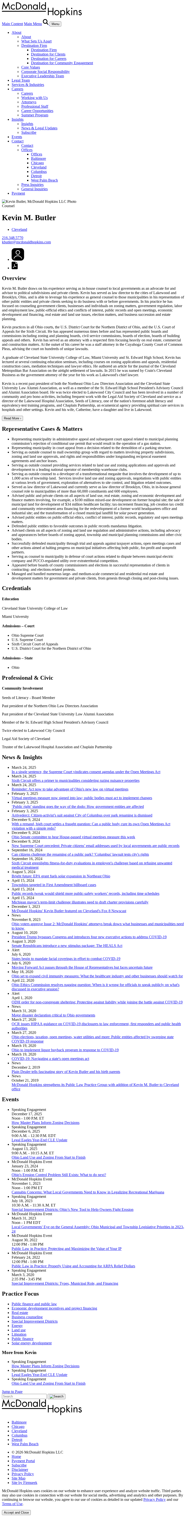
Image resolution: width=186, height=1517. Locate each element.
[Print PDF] (15, 268)
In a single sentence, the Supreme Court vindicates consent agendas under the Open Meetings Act (86, 772)
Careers (17, 89)
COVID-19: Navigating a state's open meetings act (50, 1059)
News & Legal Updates (39, 128)
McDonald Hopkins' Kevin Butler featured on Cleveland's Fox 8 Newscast (69, 911)
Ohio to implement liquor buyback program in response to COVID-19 (65, 1050)
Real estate (20, 1313)
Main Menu (33, 24)
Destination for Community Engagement (62, 63)
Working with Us (34, 98)
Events (17, 137)
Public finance (22, 1339)
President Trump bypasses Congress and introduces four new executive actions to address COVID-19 (89, 937)
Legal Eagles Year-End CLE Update (39, 1140)
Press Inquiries (32, 185)
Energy (17, 1326)
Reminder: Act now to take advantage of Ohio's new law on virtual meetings (70, 789)
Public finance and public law (34, 1304)
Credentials (16, 588)
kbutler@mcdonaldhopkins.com (26, 242)
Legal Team (21, 80)
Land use (19, 1330)
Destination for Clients (48, 54)
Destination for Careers (48, 58)
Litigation (19, 1334)
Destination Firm (34, 45)
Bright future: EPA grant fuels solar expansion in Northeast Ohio (61, 876)
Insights (17, 119)
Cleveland (38, 167)
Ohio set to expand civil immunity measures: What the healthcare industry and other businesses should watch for (97, 976)
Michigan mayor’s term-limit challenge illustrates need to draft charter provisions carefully (80, 902)
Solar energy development (32, 1343)
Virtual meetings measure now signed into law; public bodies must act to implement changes (82, 798)
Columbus (39, 171)
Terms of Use (12, 1504)
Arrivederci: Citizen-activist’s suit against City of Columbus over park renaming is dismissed (82, 815)
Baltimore (38, 158)
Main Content (12, 24)
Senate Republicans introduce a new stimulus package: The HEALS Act (67, 946)
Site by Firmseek (24, 1483)
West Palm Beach (44, 180)
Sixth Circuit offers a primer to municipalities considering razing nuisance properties (76, 780)
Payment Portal (23, 1461)
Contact (17, 141)
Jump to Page (12, 1392)
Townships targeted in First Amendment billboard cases (54, 885)
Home (16, 1456)
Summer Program (34, 115)
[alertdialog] (93, 1502)
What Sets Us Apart (36, 41)
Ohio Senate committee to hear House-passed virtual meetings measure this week (73, 837)
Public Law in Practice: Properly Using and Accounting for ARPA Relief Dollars (73, 1266)
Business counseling (27, 1317)
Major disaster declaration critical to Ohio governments (53, 1015)
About (16, 32)
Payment (18, 193)
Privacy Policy (23, 1474)
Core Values (30, 67)
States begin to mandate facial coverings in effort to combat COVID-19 (66, 959)
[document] (93, 1497)
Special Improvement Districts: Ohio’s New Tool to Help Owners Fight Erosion (72, 1209)
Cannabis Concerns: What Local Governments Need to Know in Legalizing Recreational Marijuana (88, 1192)
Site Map (18, 1478)
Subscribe (28, 132)
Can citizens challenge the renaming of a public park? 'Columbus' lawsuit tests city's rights (80, 854)
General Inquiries (34, 189)
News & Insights (22, 757)
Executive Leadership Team (42, 76)
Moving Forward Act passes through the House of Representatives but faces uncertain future (82, 967)
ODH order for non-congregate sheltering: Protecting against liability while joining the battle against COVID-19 (97, 1002)
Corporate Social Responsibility (45, 72)
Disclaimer (20, 1470)
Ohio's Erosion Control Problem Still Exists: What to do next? (59, 1175)
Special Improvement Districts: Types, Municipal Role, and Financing (65, 1283)
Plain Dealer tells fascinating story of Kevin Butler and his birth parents (66, 1072)
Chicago (37, 163)
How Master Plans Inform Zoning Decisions (45, 1123)
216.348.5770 (12, 238)
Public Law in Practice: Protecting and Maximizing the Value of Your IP (67, 1249)
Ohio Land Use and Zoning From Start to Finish (48, 1157)
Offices (26, 150)
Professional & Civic (27, 678)
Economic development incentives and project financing (54, 1308)
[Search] (46, 24)
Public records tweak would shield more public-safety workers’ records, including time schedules (85, 893)
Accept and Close (16, 1512)
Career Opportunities (37, 111)
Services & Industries (28, 85)
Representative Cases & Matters (42, 429)
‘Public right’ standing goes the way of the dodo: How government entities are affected (78, 806)
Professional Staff (34, 106)
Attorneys (28, 102)
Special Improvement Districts (35, 1321)
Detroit (36, 176)
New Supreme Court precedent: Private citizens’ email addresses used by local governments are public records (95, 846)
